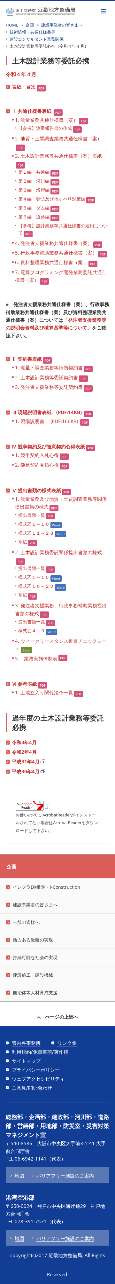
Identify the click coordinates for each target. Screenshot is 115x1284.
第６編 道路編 (34, 217)
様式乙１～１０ (34, 524)
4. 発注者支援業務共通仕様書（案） (53, 243)
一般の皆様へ (26, 922)
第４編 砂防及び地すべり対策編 (51, 199)
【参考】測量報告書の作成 (45, 128)
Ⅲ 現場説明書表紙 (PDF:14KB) (47, 412)
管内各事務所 (26, 1043)
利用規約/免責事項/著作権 (40, 1052)
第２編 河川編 (34, 181)
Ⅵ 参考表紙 (24, 684)
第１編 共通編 (34, 172)
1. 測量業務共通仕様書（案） (46, 120)
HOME (12, 25)
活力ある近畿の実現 (33, 940)
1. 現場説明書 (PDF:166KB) (47, 421)
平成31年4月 (26, 761)
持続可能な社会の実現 (35, 957)
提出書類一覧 (31, 515)
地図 (19, 1175)
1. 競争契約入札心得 (37, 455)
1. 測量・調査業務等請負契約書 (49, 367)
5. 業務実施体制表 (36, 658)
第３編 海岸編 (34, 190)
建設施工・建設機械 (33, 975)
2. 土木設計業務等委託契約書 (46, 377)
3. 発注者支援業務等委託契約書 (49, 387)
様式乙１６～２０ (36, 586)
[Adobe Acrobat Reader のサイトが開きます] (32, 807)
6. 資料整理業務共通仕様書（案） (51, 262)
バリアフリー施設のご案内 (65, 1175)
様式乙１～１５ (34, 577)
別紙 (22, 542)
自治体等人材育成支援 (35, 992)
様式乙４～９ (31, 630)
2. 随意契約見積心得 (37, 464)
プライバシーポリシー (36, 1070)
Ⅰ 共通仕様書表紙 (32, 111)
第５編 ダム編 (34, 208)
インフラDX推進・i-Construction (46, 887)
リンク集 (67, 1043)
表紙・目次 (24, 86)
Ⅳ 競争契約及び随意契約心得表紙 (48, 446)
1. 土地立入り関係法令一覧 (44, 692)
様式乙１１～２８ (36, 533)
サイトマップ (26, 1061)
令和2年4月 (24, 752)
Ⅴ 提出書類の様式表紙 (36, 490)
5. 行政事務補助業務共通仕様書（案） (56, 252)
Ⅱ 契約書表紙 (27, 359)
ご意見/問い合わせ (32, 1087)
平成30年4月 (26, 771)
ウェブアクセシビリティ (38, 1078)
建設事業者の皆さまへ (62, 25)
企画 (30, 25)
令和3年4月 (24, 742)
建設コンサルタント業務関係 (37, 39)
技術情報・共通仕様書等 (32, 32)
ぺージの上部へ (62, 1016)
